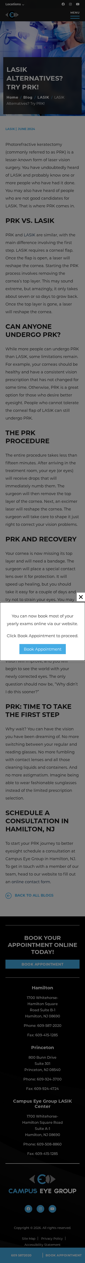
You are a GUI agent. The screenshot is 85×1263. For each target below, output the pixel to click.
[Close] (81, 597)
